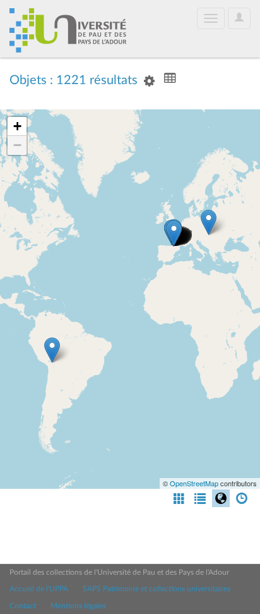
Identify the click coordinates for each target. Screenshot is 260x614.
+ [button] (17, 126)
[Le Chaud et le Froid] (174, 233)
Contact (22, 606)
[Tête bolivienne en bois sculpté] (52, 350)
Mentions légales (78, 606)
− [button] (17, 145)
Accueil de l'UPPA (38, 589)
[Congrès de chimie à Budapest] (208, 222)
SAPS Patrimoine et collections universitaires (156, 589)
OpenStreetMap (194, 483)
